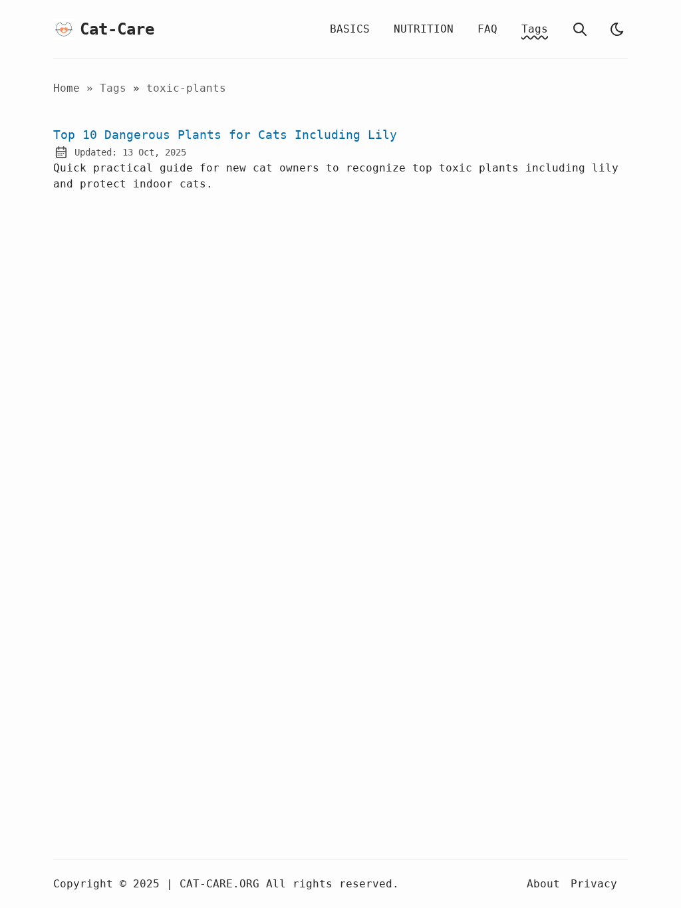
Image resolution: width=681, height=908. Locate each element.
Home (66, 88)
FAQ (487, 29)
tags (116, 88)
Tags (534, 29)
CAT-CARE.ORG (219, 883)
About (543, 883)
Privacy (594, 883)
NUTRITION (424, 29)
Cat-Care (109, 29)
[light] (617, 29)
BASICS (350, 29)
